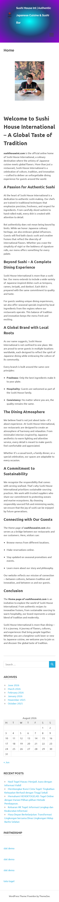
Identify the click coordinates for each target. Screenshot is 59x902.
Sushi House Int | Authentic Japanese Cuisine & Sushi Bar (33, 15)
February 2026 (16, 692)
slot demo (9, 848)
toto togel (9, 881)
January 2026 (15, 696)
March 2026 (14, 688)
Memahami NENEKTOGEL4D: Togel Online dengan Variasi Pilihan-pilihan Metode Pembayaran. (29, 800)
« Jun (6, 762)
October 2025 (15, 703)
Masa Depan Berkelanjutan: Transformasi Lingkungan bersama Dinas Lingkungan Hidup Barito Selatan (28, 818)
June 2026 (13, 685)
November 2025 (16, 699)
